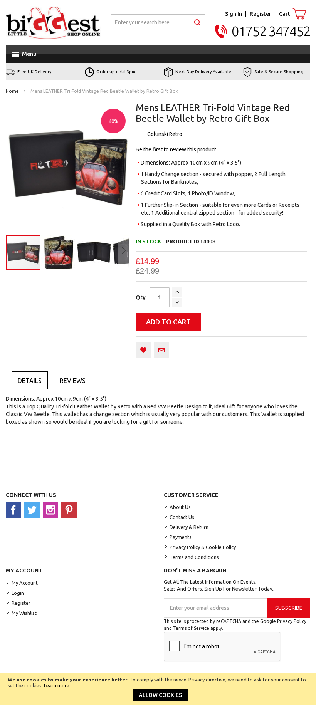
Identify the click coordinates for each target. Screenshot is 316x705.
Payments (181, 537)
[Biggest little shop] (53, 22)
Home (12, 91)
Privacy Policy (291, 621)
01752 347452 (271, 31)
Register (260, 14)
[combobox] (158, 22)
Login (18, 593)
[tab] (30, 380)
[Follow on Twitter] (33, 509)
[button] (59, 252)
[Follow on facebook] (15, 509)
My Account (25, 583)
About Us (180, 507)
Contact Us (182, 517)
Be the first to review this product (176, 149)
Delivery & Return (189, 527)
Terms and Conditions (194, 557)
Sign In (233, 14)
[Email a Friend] (161, 350)
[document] (158, 689)
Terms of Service (191, 628)
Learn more (56, 685)
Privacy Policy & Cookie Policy (203, 547)
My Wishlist (24, 613)
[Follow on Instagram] (52, 509)
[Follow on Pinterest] (70, 509)
